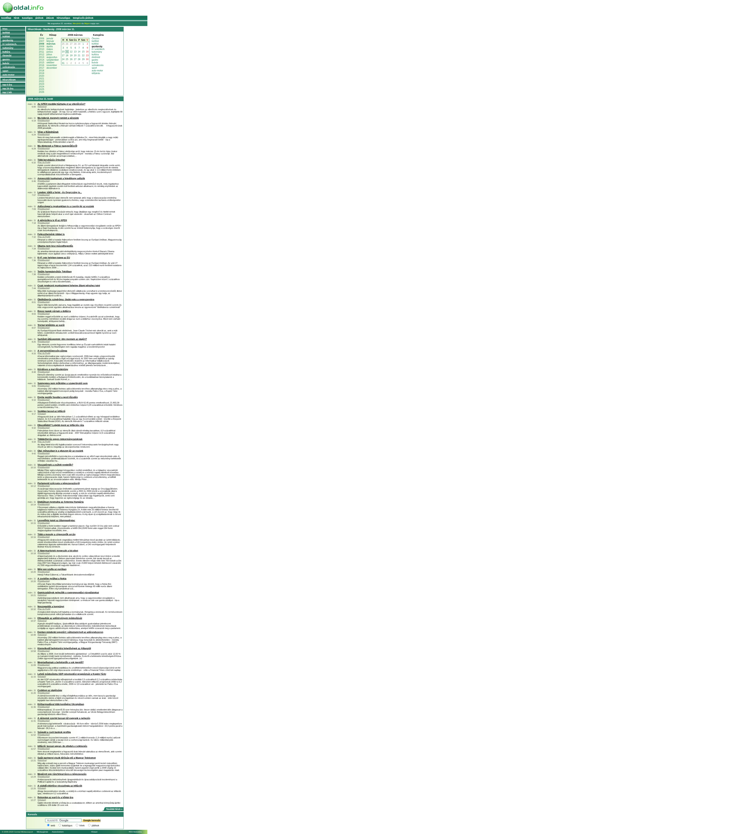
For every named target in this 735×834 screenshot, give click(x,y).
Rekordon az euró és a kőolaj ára (55, 797)
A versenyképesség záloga (52, 350)
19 (71, 55)
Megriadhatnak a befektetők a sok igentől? (61, 662)
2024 (41, 86)
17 (63, 55)
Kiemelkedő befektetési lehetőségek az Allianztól (64, 648)
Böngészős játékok (83, 18)
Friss (4, 29)
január (50, 38)
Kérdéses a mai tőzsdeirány (53, 369)
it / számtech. (98, 49)
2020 (41, 76)
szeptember (53, 60)
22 (83, 55)
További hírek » (114, 809)
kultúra (95, 54)
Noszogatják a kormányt (51, 606)
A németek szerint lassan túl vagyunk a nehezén (64, 718)
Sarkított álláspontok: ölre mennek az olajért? (62, 339)
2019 (41, 73)
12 (71, 51)
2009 (41, 46)
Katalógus (27, 18)
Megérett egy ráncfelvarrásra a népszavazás (62, 774)
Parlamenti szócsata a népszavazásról (59, 483)
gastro (95, 60)
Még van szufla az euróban (52, 569)
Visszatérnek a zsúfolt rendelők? (55, 464)
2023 (41, 84)
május (50, 49)
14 (79, 51)
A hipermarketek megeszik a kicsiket (58, 550)
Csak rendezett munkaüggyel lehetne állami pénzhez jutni (69, 285)
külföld (95, 43)
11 (67, 51)
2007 (41, 41)
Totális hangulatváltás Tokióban (55, 271)
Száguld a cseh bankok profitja (54, 732)
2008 (41, 43)
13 (75, 51)
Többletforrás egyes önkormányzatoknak (60, 439)
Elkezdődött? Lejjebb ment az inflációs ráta (61, 425)
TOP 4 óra (7, 84)
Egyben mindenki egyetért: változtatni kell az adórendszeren (70, 632)
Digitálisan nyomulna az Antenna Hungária (61, 502)
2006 (41, 38)
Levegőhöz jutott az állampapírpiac (56, 520)
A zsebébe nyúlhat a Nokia (52, 578)
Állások (50, 18)
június (50, 51)
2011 (41, 51)
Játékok (39, 18)
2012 (41, 54)
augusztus (52, 57)
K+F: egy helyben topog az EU (54, 257)
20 (75, 55)
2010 (41, 49)
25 (63, 44)
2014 (41, 60)
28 (75, 44)
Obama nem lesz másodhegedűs (55, 246)
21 (79, 55)
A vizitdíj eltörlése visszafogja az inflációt (60, 785)
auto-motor (97, 70)
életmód (96, 57)
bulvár (95, 62)
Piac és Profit (44, 162)
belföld (95, 41)
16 (87, 51)
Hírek (16, 18)
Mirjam (87, 23)
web (53, 825)
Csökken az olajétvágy (50, 690)
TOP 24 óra (7, 88)
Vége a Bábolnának (48, 132)
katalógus (67, 825)
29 (79, 44)
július (49, 54)
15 (83, 51)
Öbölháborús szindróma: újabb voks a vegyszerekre (66, 299)
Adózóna (42, 106)
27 (71, 44)
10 (63, 51)
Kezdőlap (6, 18)
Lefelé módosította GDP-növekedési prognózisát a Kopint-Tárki (72, 674)
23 (87, 55)
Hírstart (94, 832)
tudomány (97, 51)
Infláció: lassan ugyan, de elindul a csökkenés (62, 746)
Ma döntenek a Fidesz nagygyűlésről (57, 146)
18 (67, 55)
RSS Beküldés (135, 832)
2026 (41, 92)
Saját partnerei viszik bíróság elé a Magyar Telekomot (67, 758)
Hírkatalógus (63, 18)
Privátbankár (43, 120)
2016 (41, 65)
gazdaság (7, 40)
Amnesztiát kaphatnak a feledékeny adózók (61, 178)
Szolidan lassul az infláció (51, 411)
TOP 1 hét (7, 92)
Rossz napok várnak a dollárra (54, 311)
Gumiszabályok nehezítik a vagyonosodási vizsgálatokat (68, 592)
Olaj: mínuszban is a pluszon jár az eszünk (60, 451)
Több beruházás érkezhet (51, 160)
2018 (41, 70)
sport (94, 68)
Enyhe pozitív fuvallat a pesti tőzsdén (58, 397)
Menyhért (77, 23)
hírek (82, 825)
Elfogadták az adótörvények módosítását (60, 618)
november (52, 65)
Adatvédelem (58, 832)
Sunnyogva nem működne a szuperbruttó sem (63, 383)
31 (63, 63)
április (50, 46)
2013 (41, 57)
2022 (41, 81)
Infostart (41, 414)
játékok (95, 825)
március (51, 43)
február (50, 41)
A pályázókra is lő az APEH (52, 220)
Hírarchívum (9, 79)
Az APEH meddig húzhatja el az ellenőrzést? (61, 104)
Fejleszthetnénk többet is (51, 234)
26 (67, 44)
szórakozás (98, 65)
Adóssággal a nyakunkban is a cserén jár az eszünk (66, 206)
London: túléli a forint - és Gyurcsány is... (60, 192)
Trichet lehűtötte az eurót (51, 325)
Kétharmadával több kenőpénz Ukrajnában (61, 704)
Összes (95, 38)
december (52, 68)
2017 (41, 68)
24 (63, 59)
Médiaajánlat (42, 832)
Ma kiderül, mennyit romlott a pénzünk (58, 118)
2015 (41, 62)
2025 (41, 89)
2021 (41, 78)
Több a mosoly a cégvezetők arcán (56, 534)
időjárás (96, 73)
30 (87, 59)
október (50, 62)
